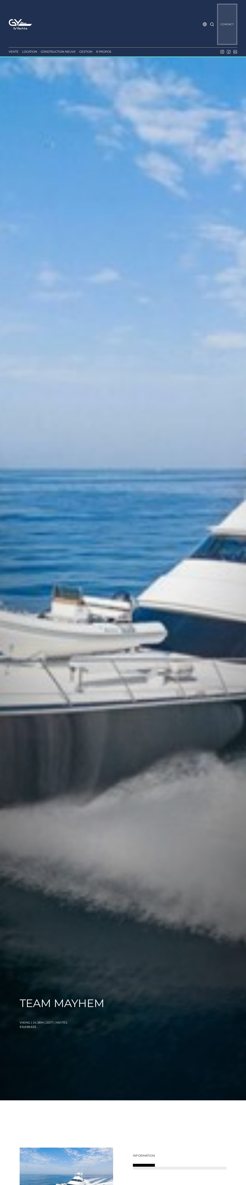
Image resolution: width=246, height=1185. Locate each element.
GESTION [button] (85, 51)
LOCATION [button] (29, 51)
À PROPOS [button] (103, 51)
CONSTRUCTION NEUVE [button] (58, 51)
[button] (205, 24)
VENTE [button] (14, 51)
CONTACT (227, 24)
